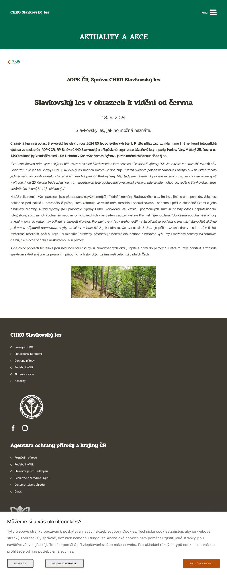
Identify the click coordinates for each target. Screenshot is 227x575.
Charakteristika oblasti (28, 353)
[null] (13, 62)
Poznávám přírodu (26, 457)
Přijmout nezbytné (64, 563)
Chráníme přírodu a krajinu (31, 471)
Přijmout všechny (201, 563)
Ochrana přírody (25, 360)
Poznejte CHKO (24, 347)
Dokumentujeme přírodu (30, 484)
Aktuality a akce (24, 374)
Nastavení (20, 563)
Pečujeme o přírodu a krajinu (32, 478)
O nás (18, 491)
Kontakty (20, 381)
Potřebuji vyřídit (24, 367)
